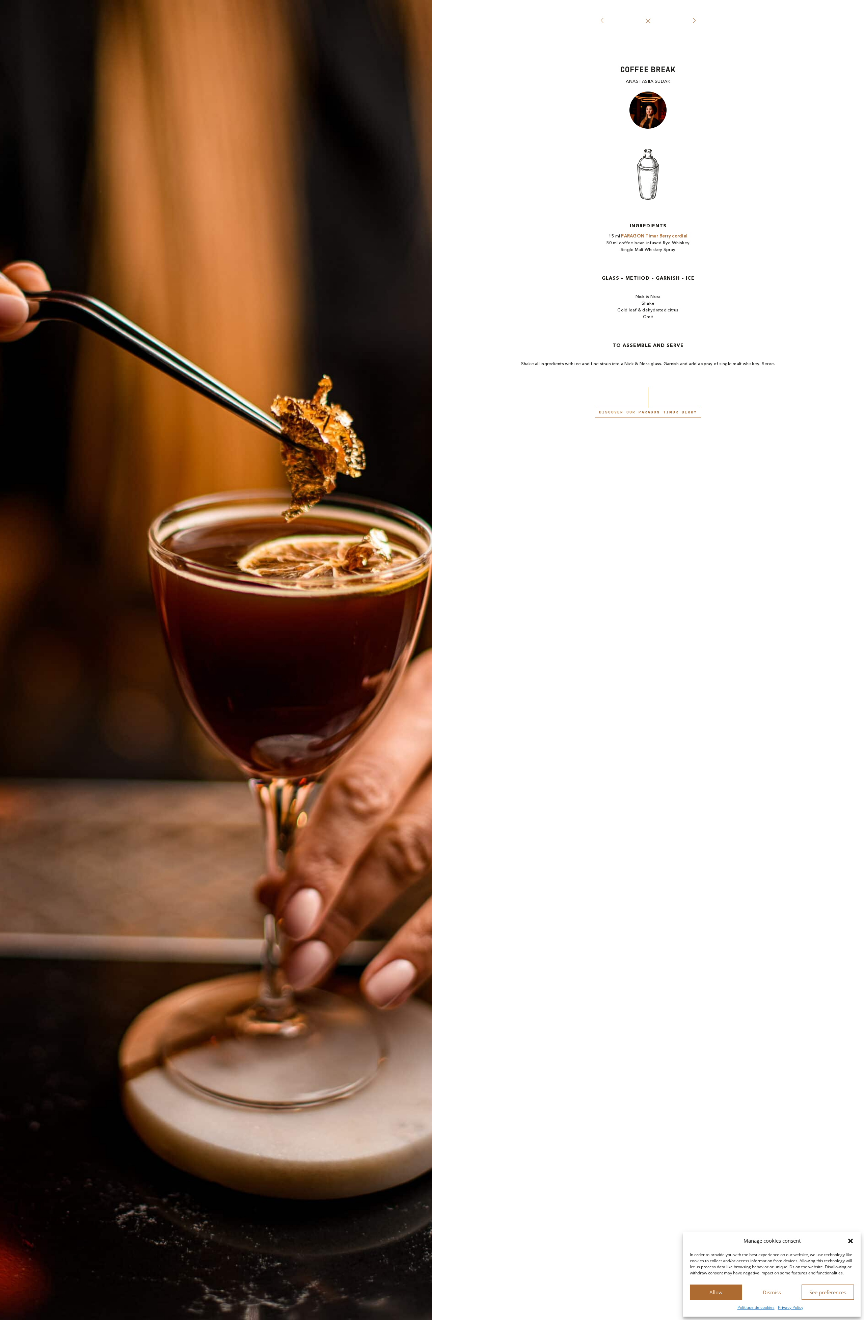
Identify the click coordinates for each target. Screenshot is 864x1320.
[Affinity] (601, 21)
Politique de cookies (756, 1307)
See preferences (827, 1292)
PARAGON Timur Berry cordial (654, 236)
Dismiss (772, 1292)
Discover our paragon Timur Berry (648, 412)
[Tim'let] (694, 21)
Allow (716, 1292)
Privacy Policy (790, 1307)
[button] (850, 1241)
